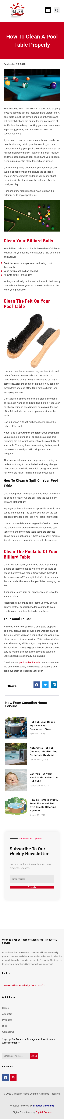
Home (5, 1008)
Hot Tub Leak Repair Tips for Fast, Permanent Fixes (43, 726)
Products (7, 1020)
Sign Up (34, 1056)
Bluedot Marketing (43, 1105)
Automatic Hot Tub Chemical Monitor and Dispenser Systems (44, 751)
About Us (7, 1014)
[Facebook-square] (5, 1077)
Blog (4, 1026)
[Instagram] (13, 1077)
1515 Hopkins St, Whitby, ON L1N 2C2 (23, 985)
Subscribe (32, 887)
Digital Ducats (43, 1112)
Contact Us (8, 1032)
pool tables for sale (29, 662)
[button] (48, 10)
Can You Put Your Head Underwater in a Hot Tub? (44, 777)
